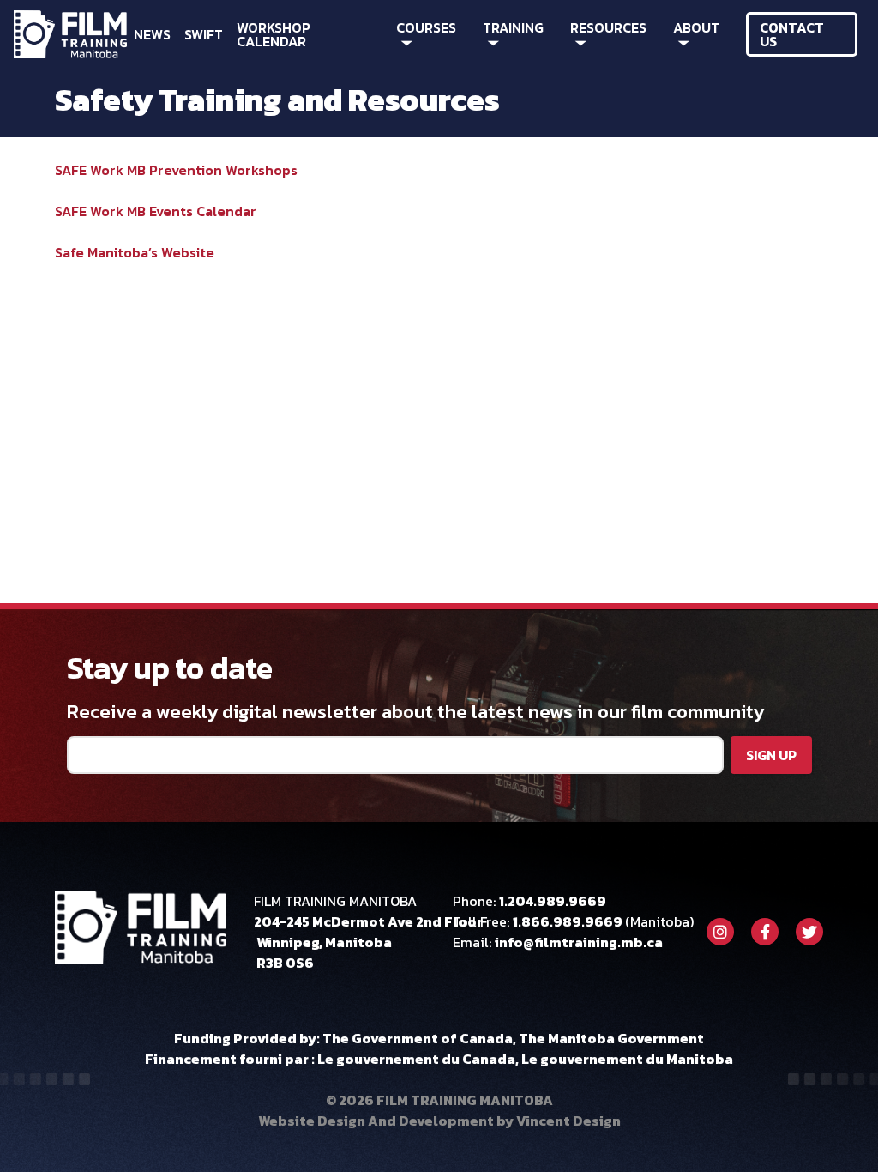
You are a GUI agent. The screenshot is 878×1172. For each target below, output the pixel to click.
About (696, 27)
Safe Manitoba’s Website (134, 252)
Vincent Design (568, 1120)
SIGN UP (771, 755)
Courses (426, 27)
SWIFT (203, 34)
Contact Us (792, 34)
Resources (608, 27)
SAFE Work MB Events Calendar (155, 211)
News (152, 34)
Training (513, 27)
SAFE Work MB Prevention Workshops (176, 170)
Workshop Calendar (273, 34)
